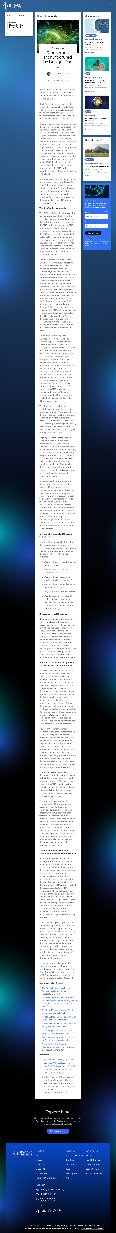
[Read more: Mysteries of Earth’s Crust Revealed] (97, 113)
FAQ (68, 1169)
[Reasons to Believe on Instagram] (54, 1211)
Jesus (39, 1160)
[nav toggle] (111, 6)
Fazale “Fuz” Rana (62, 74)
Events (89, 1155)
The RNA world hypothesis (52, 213)
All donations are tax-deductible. (92, 1229)
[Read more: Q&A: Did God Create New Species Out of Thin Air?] (97, 74)
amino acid (44, 354)
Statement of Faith (74, 1155)
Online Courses (92, 1164)
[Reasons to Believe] (12, 6)
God (38, 1155)
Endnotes (15, 30)
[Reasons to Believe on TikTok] (59, 1211)
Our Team (70, 1160)
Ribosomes (44, 336)
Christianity (41, 1173)
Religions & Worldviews (46, 1178)
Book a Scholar (92, 1169)
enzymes (43, 275)
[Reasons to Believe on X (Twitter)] (49, 1211)
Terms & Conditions (75, 1226)
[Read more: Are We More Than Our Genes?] (97, 36)
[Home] (22, 1154)
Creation (48, 16)
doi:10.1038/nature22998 (55, 1093)
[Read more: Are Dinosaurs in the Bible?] (97, 160)
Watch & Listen (60, 1131)
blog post (68, 671)
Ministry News (72, 1173)
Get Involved (92, 1151)
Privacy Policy (100, 244)
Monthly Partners (93, 1160)
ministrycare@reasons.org (52, 1189)
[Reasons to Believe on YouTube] (44, 1211)
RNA (68, 360)
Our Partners (72, 1164)
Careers (69, 1178)
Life (55, 16)
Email (87, 222)
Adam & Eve (42, 1169)
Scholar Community (95, 1173)
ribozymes (60, 260)
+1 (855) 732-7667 (48, 1194)
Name (87, 212)
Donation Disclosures (93, 1226)
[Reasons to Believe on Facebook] (38, 1211)
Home (39, 16)
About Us (70, 1151)
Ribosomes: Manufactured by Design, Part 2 (16, 24)
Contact (40, 1185)
